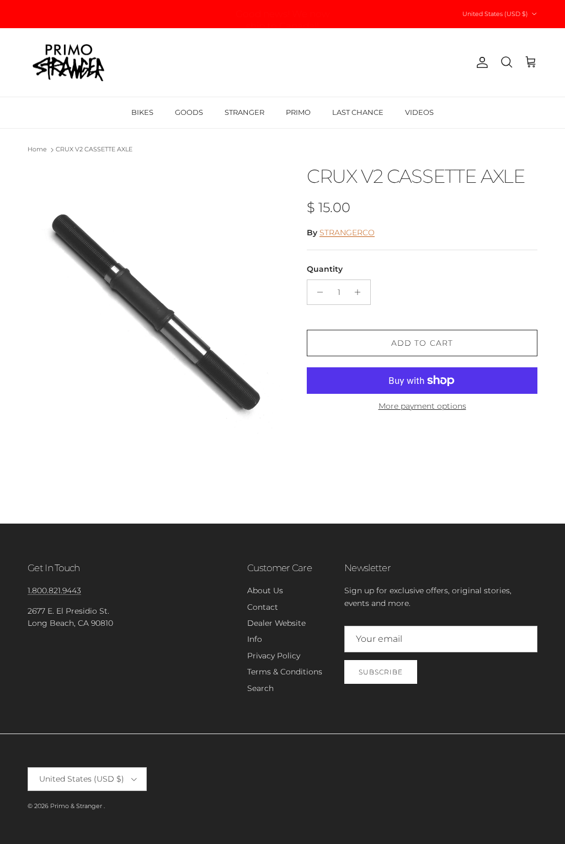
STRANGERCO (347, 233)
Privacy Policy (273, 656)
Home (37, 150)
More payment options (422, 406)
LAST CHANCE (357, 112)
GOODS (189, 112)
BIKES (142, 112)
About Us (265, 590)
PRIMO (298, 112)
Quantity (325, 269)
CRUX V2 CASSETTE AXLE (94, 150)
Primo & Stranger (77, 806)
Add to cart (422, 343)
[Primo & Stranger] (69, 62)
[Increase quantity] (360, 292)
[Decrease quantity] (317, 292)
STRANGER (244, 112)
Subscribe (381, 672)
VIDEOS (419, 112)
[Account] (480, 62)
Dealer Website (276, 623)
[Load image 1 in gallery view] (155, 324)
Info (254, 639)
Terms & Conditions (284, 672)
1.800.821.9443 (54, 590)
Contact (262, 607)
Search (260, 688)
